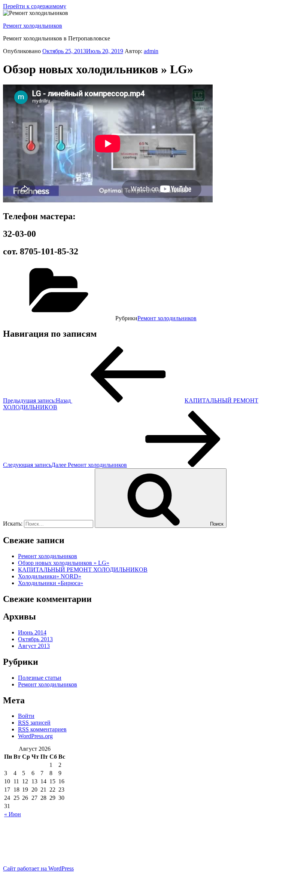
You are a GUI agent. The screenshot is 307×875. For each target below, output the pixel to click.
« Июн (12, 814)
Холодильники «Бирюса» (50, 583)
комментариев (42, 729)
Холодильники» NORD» (49, 576)
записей (34, 722)
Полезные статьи (39, 677)
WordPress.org (35, 736)
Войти (26, 716)
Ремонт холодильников (32, 25)
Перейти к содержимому (34, 6)
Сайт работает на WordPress (38, 868)
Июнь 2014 (32, 632)
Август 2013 (34, 646)
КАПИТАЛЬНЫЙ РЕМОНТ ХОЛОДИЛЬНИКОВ (83, 569)
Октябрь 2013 (35, 639)
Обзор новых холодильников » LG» (63, 563)
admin (151, 51)
